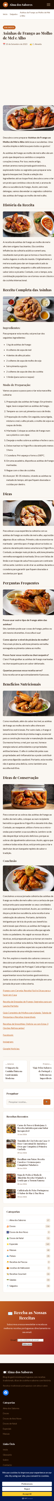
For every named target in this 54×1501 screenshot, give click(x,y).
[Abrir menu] (48, 5)
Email (14, 1340)
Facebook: (8, 1035)
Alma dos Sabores (11, 1408)
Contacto (7, 1465)
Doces (6, 1413)
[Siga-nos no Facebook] (6, 1392)
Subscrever (27, 1344)
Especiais (7, 1429)
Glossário (7, 1455)
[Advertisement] (27, 77)
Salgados (14, 14)
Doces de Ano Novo (12, 1418)
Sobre (5, 1460)
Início (5, 14)
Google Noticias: (11, 1048)
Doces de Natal (10, 1423)
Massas (6, 1434)
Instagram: (8, 1041)
